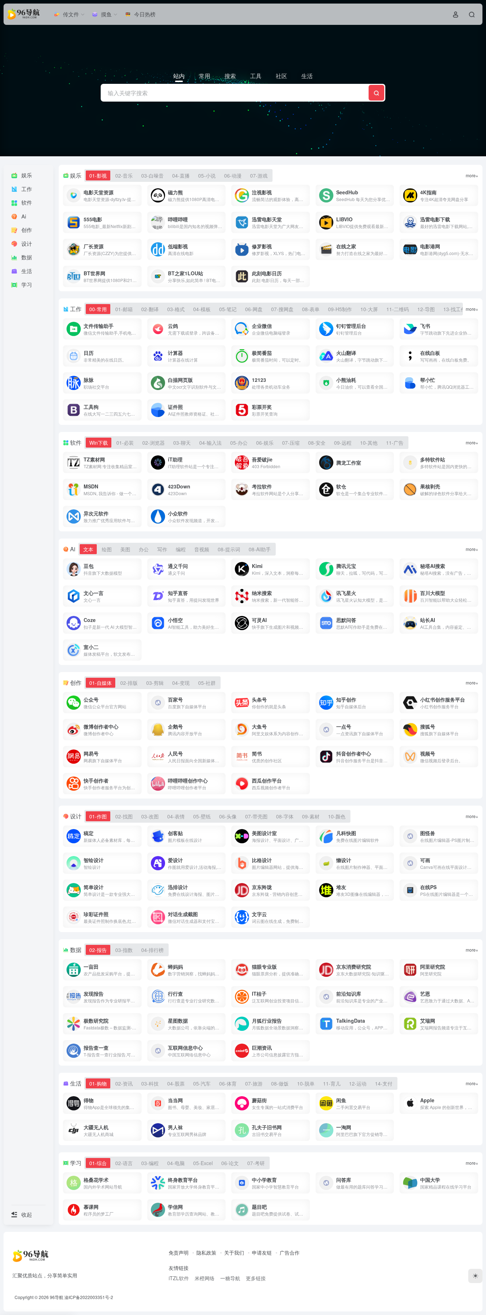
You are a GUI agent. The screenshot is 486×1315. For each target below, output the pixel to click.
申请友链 (262, 1252)
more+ (472, 175)
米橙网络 (205, 1278)
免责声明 (179, 1252)
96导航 (56, 1297)
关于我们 (234, 1252)
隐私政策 (206, 1252)
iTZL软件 (179, 1278)
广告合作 (290, 1252)
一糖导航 (230, 1278)
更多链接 (256, 1278)
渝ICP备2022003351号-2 (88, 1297)
